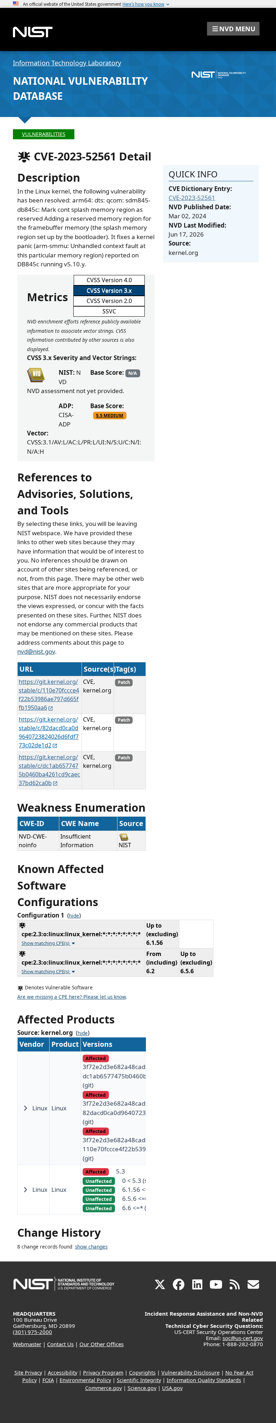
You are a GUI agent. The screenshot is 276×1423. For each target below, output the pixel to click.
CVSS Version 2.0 (109, 301)
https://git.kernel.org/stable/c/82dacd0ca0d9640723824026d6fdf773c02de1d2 (49, 732)
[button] (233, 29)
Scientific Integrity (139, 1380)
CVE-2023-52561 (192, 197)
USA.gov (172, 1388)
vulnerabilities (43, 134)
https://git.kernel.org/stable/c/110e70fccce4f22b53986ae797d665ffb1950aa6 (49, 695)
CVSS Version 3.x (109, 290)
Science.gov (142, 1388)
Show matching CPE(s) (46, 943)
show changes (91, 1247)
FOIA (48, 1380)
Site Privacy (28, 1372)
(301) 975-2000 (32, 1331)
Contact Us (60, 1344)
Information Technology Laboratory (67, 63)
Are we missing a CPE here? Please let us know (71, 997)
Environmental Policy (85, 1380)
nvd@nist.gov (36, 651)
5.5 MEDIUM (109, 415)
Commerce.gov (103, 1388)
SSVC (109, 311)
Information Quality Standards (204, 1380)
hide (74, 916)
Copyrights (142, 1372)
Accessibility (62, 1372)
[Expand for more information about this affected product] (25, 1108)
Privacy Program (103, 1372)
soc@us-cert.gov (242, 1338)
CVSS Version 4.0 (109, 280)
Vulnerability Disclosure (190, 1372)
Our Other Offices (101, 1344)
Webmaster (27, 1344)
